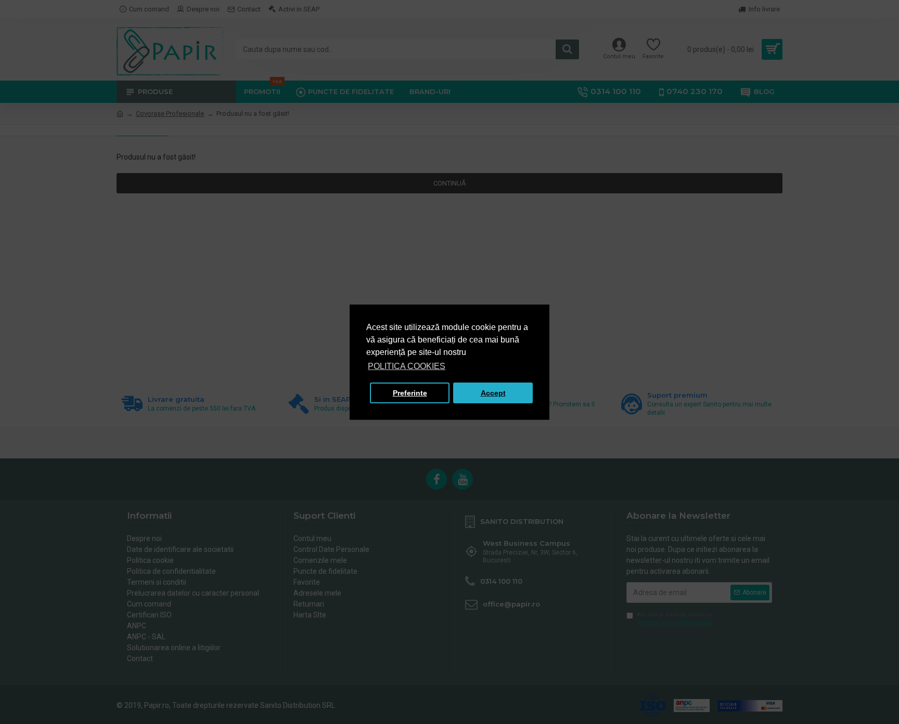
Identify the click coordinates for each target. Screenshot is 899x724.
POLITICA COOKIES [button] (406, 366)
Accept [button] (493, 393)
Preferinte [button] (410, 393)
